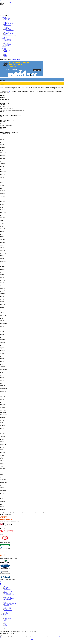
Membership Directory (7, 589)
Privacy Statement (34, 629)
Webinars (5, 609)
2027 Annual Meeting (7, 607)
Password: (2, 4)
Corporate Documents (7, 618)
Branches (5, 592)
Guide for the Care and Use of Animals (10, 603)
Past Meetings (6, 611)
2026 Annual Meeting (7, 608)
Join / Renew (6, 588)
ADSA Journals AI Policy (10, 598)
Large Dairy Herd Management (8, 601)
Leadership (5, 619)
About (5, 615)
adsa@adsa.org (38, 631)
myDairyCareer (6, 590)
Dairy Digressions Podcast (8, 604)
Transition (7, 596)
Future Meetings (6, 613)
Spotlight (5, 625)
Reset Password (4, 9)
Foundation (4, 614)
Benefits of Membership (7, 586)
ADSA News (6, 600)
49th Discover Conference (8, 610)
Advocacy (5, 623)
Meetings (3, 606)
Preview (1, 93)
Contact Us (5, 624)
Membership (4, 585)
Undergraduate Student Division (9, 591)
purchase (9, 91)
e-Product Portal (6, 587)
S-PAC (5, 602)
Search (10, 2)
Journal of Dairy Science (7, 597)
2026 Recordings (8, 612)
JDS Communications (7, 599)
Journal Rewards (6, 605)
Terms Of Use (29, 629)
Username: (2, 3)
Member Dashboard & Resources (9, 594)
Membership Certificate (7, 593)
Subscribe (32, 639)
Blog (5, 622)
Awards (5, 620)
